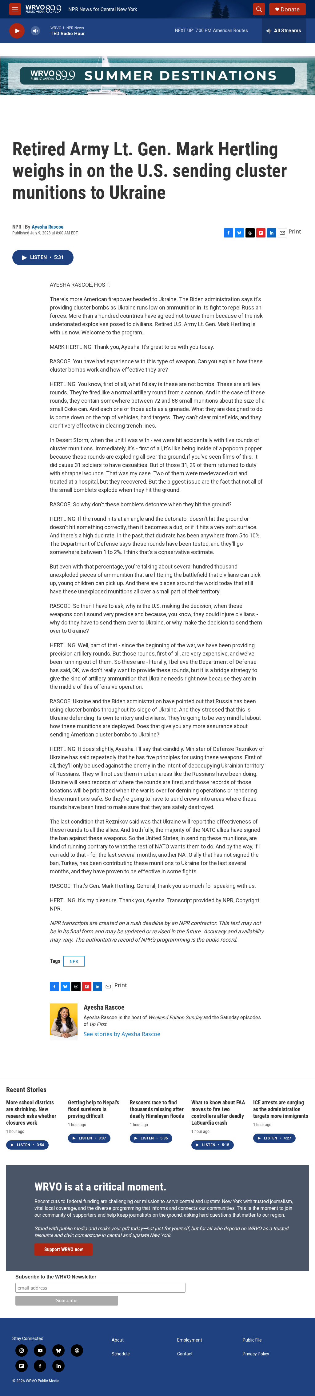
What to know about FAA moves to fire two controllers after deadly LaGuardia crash (218, 1112)
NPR (74, 961)
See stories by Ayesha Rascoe (122, 1034)
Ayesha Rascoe (47, 227)
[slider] (45, 30)
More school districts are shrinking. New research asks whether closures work (31, 1112)
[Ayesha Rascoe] (64, 1021)
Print (295, 231)
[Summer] (157, 75)
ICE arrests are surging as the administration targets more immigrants (280, 1109)
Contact (185, 1354)
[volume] (35, 31)
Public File (252, 1340)
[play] (17, 30)
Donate (290, 9)
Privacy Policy (256, 1354)
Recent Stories (26, 1090)
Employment (189, 1340)
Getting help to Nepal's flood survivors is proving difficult (93, 1109)
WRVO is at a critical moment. (100, 1186)
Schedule (121, 1354)
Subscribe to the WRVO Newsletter (55, 1276)
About (118, 1340)
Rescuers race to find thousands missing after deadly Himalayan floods (157, 1109)
